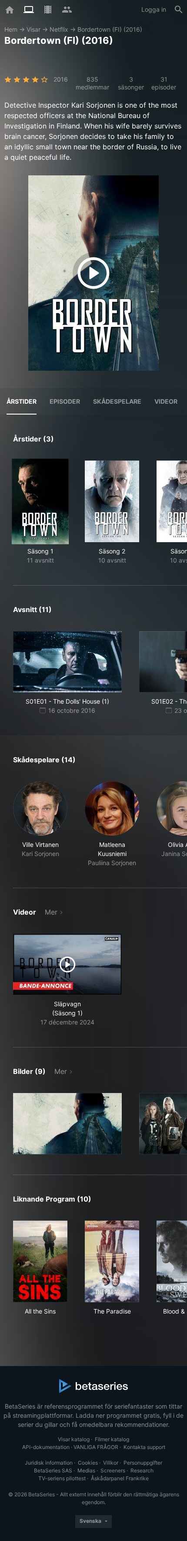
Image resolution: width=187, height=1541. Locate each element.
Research (142, 1470)
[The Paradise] (112, 1261)
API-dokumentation (46, 1447)
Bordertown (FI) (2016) (109, 29)
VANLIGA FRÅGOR (95, 1447)
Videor (165, 401)
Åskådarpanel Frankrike (120, 1478)
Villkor (110, 1462)
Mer (51, 912)
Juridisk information (49, 1462)
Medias (86, 1470)
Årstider (22, 401)
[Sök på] (178, 9)
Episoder (65, 401)
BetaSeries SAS (53, 1470)
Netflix (59, 29)
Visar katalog (74, 1439)
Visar (33, 29)
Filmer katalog (112, 1439)
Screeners (112, 1470)
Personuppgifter (143, 1462)
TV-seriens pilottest (62, 1478)
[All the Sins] (40, 1261)
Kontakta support (144, 1447)
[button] (40, 824)
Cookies (88, 1462)
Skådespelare (117, 401)
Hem (10, 29)
